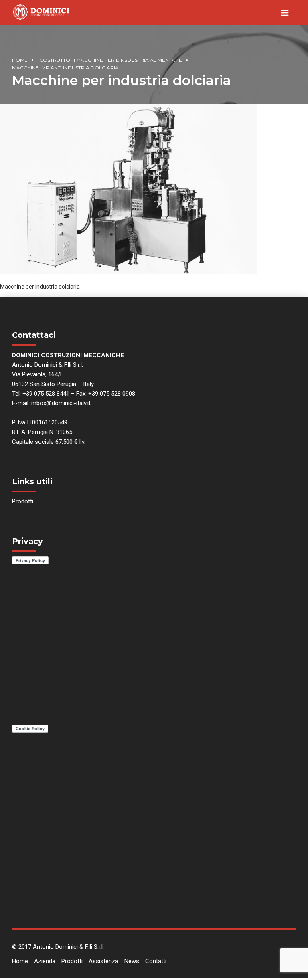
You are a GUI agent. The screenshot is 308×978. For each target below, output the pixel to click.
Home (20, 60)
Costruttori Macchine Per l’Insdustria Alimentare (110, 60)
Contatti (155, 961)
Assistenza (103, 961)
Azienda (44, 961)
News (131, 961)
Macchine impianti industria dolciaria (65, 68)
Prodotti (22, 501)
